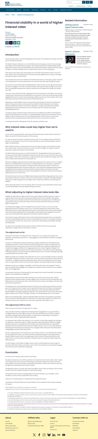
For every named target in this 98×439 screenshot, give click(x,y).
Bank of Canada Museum (35, 421)
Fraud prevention (10, 430)
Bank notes (26, 10)
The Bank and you (80, 6)
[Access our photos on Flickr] (59, 436)
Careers (89, 6)
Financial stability (24, 389)
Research (43, 10)
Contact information (78, 421)
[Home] (13, 4)
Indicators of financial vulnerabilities (33, 400)
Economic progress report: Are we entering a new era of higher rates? (33, 394)
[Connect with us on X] (34, 436)
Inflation (55, 389)
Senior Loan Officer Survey (28, 402)
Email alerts (76, 423)
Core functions (10, 10)
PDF (15, 47)
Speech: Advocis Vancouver (72, 52)
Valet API (75, 430)
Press (49, 10)
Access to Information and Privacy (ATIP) (60, 426)
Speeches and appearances (25, 15)
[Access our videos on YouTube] (63, 436)
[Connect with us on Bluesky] (49, 436)
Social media (76, 428)
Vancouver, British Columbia (14, 37)
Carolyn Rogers (10, 34)
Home (7, 15)
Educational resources (11, 428)
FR (87, 2)
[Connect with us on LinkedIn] (54, 436)
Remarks (34, 387)
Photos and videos (10, 426)
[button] (7, 42)
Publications (35, 10)
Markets (19, 10)
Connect (31, 423)
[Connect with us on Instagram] (44, 436)
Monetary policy (33, 389)
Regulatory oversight (66, 10)
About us (71, 6)
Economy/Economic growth (45, 389)
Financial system (15, 389)
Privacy (52, 423)
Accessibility (8, 423)
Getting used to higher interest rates (74, 26)
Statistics (55, 10)
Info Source (53, 429)
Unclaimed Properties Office (36, 426)
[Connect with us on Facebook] (39, 436)
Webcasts (67, 68)
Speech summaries (69, 44)
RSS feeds (75, 426)
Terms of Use (54, 421)
